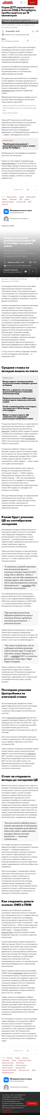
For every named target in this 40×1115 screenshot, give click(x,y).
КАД (20, 199)
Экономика (5, 1060)
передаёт (15, 656)
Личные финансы (21, 1065)
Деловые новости (7, 1068)
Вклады (17, 1058)
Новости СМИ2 (8, 226)
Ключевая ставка (7, 1065)
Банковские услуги (8, 1063)
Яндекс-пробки (31, 197)
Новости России (24, 1070)
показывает (18, 973)
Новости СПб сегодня (9, 1070)
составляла (30, 439)
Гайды (34, 1070)
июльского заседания (16, 718)
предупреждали (8, 163)
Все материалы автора (10, 41)
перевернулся (8, 91)
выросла (5, 431)
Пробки (4, 199)
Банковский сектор (25, 1060)
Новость (5, 204)
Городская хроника (8, 202)
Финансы (25, 1058)
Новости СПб (21, 202)
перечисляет (7, 932)
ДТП (29, 202)
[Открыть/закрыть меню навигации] (21, 2)
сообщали (31, 754)
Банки (14, 1060)
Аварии (21, 197)
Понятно (32, 1103)
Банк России (20, 1063)
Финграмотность (8, 1073)
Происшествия (12, 197)
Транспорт (13, 199)
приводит (26, 585)
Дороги (27, 199)
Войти (32, 2)
